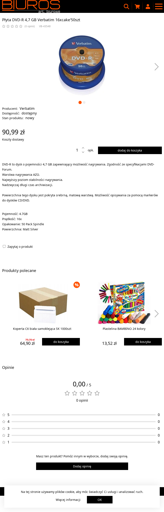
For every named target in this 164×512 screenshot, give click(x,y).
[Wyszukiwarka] (126, 6)
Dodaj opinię (82, 466)
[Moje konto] (148, 6)
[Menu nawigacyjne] (158, 6)
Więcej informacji (68, 500)
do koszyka (61, 342)
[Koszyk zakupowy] (137, 6)
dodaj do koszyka (130, 150)
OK (100, 500)
